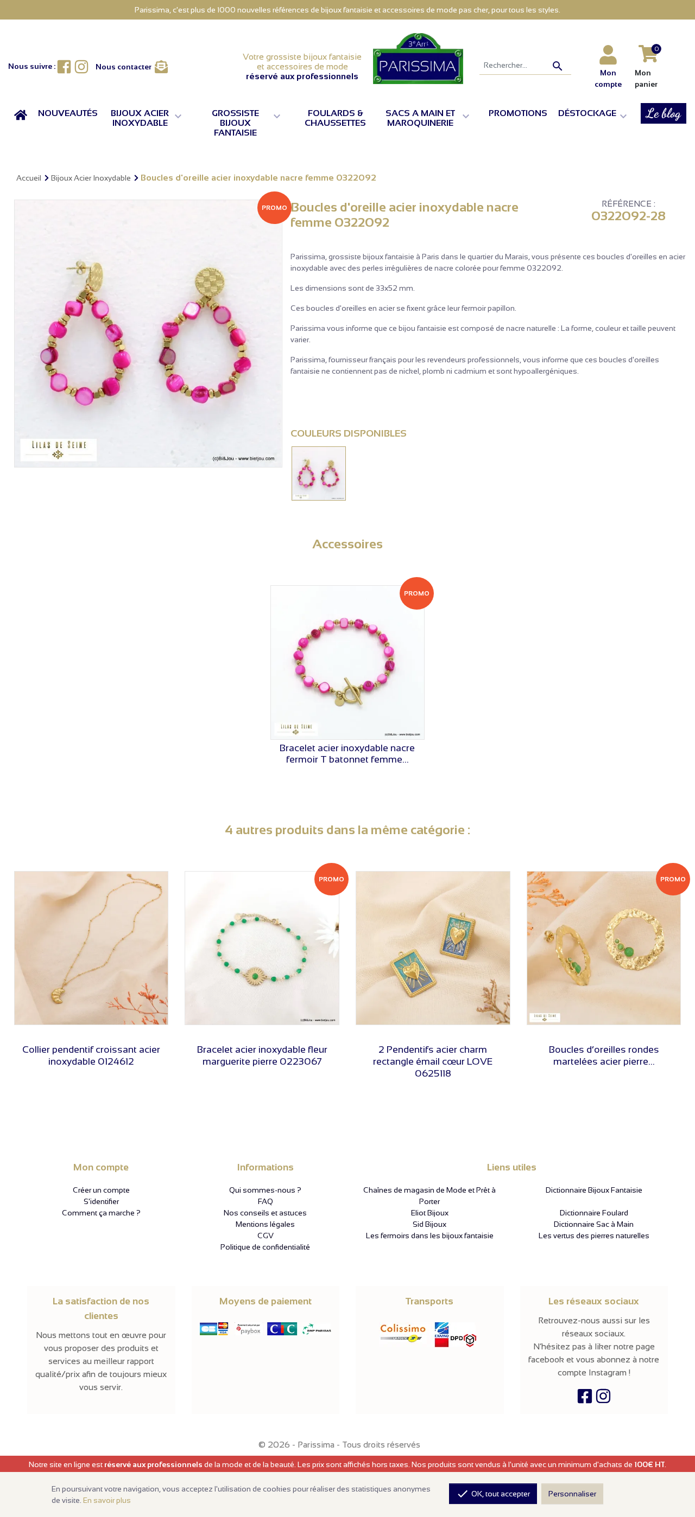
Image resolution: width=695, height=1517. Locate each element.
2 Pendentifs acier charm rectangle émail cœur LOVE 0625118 (432, 1061)
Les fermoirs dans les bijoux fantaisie (430, 1235)
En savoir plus (107, 1500)
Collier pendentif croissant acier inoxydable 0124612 (91, 1055)
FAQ (265, 1201)
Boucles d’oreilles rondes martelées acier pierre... (604, 1055)
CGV (265, 1235)
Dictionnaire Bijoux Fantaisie (594, 1190)
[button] (149, 118)
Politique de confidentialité (265, 1247)
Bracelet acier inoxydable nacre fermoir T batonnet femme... (347, 754)
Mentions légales (265, 1224)
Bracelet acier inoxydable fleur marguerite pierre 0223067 (262, 1055)
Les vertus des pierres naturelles (594, 1235)
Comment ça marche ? (101, 1212)
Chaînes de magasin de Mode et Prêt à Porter (429, 1196)
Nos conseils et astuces (265, 1212)
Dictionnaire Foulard (594, 1212)
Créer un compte (101, 1190)
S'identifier (101, 1201)
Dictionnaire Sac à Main (594, 1224)
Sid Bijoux (429, 1224)
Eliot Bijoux (429, 1212)
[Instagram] (603, 1399)
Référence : (628, 204)
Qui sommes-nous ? (265, 1190)
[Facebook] (585, 1399)
